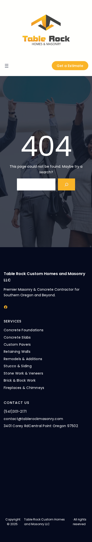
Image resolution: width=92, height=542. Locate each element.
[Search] (66, 184)
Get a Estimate (70, 65)
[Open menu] (7, 66)
